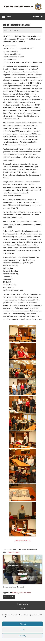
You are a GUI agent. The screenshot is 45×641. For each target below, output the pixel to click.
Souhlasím (22, 574)
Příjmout (23, 624)
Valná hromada (25, 592)
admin (16, 30)
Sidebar (36, 16)
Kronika (15, 592)
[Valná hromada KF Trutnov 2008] (22, 333)
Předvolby (22, 636)
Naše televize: (14, 552)
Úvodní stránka (22, 604)
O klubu (22, 608)
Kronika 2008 (8, 597)
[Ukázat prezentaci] (22, 541)
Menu (9, 16)
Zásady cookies (22, 570)
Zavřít (22, 630)
